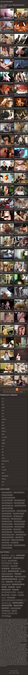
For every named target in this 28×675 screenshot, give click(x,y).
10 (23, 389)
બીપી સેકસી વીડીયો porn (6, 1)
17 (17, 391)
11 (26, 389)
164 (21, 391)
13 (7, 391)
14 (9, 391)
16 (15, 391)
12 (4, 391)
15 (12, 391)
